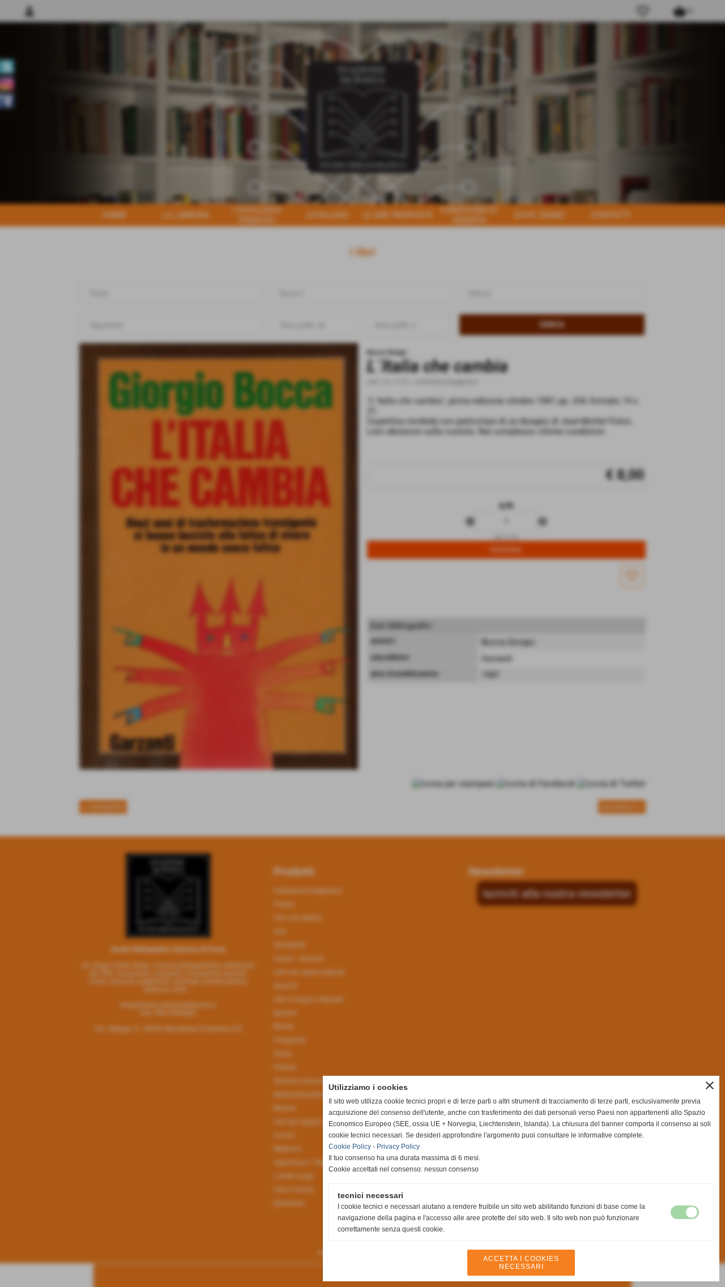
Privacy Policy (398, 1147)
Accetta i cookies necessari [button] (521, 1263)
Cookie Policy (350, 1147)
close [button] (710, 1085)
